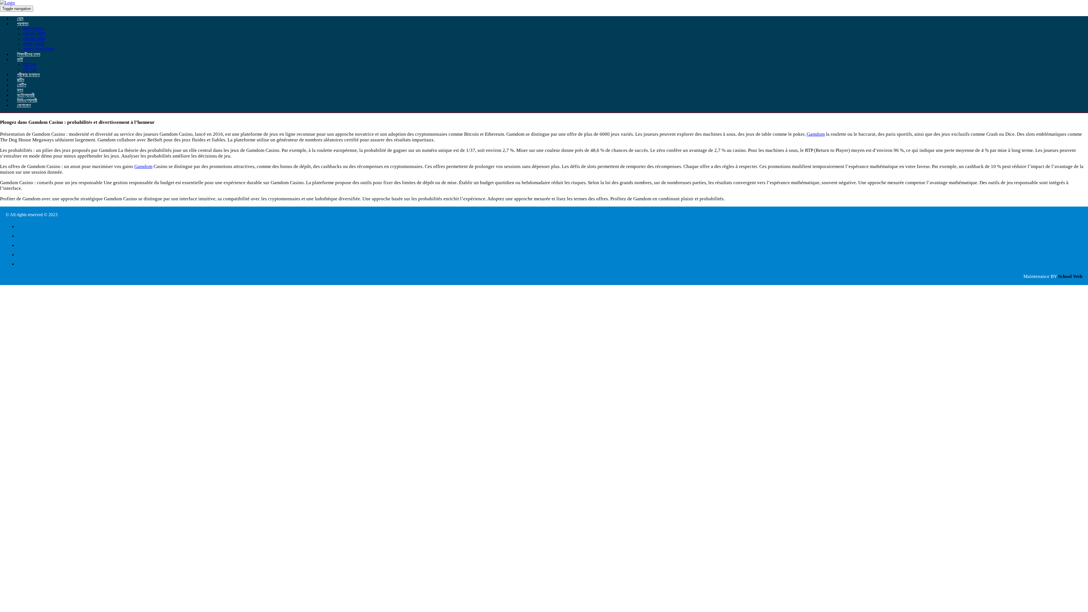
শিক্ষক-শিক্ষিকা (33, 28)
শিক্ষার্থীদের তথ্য (28, 54)
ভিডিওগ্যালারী (27, 100)
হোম (20, 18)
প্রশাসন (22, 23)
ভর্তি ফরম (29, 69)
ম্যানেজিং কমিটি (34, 33)
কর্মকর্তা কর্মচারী (33, 44)
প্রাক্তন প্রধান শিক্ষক (38, 49)
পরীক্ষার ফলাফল (28, 74)
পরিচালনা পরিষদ (34, 39)
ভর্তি (20, 59)
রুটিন (20, 79)
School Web (1070, 276)
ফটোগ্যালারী (26, 95)
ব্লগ (20, 90)
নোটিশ (21, 84)
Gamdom (816, 134)
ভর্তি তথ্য (30, 64)
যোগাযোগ (24, 105)
